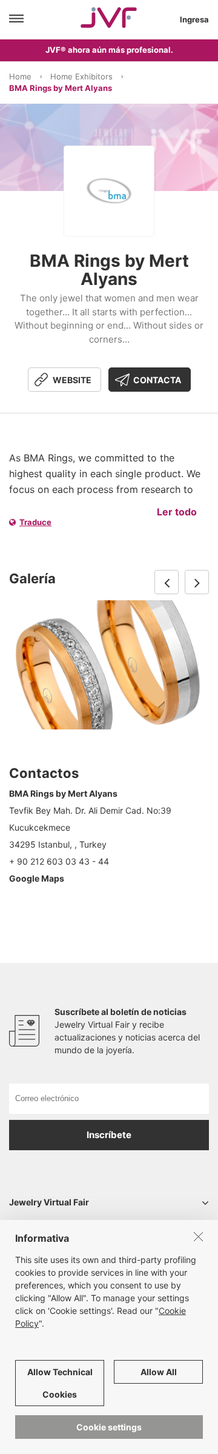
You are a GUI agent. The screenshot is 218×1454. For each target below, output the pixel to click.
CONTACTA (157, 380)
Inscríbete (109, 1135)
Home (20, 76)
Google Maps (36, 878)
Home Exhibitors (81, 76)
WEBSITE (72, 380)
